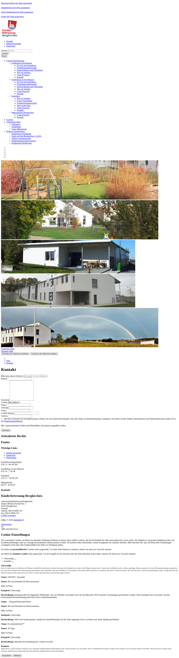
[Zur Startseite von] (10, 37)
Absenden (6, 430)
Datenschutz (11, 458)
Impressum (10, 455)
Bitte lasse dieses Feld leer (12, 376)
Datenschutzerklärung (13, 421)
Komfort (7, 561)
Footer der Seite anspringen (12, 16)
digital (18, 520)
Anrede (4, 402)
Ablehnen (17, 656)
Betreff (4, 379)
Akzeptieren (6, 656)
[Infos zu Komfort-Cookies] (13, 561)
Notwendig (8, 558)
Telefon (4, 416)
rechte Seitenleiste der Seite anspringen (17, 12)
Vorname (5, 408)
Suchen (4, 50)
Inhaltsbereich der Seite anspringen (15, 8)
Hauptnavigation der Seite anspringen (16, 3)
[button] (15, 61)
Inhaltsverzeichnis (13, 453)
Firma (3, 410)
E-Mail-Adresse (7, 413)
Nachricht (5, 400)
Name (3, 405)
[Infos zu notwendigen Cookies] (15, 559)
